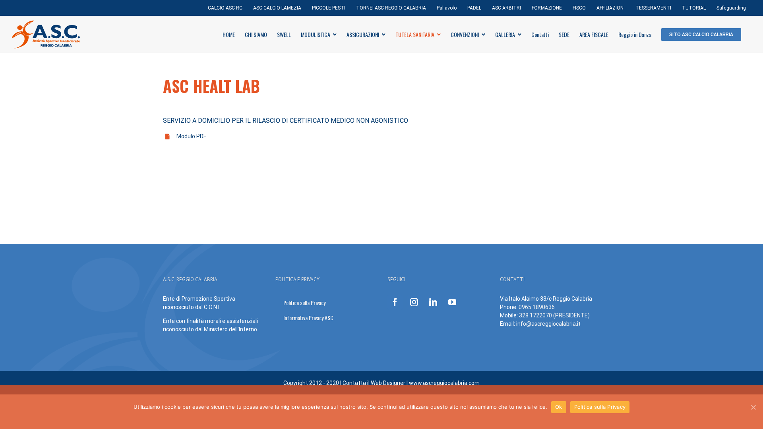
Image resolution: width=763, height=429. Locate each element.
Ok (558, 407)
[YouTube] (452, 302)
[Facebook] (395, 302)
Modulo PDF (191, 136)
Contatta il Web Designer (375, 383)
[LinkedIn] (433, 302)
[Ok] (753, 407)
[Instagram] (414, 302)
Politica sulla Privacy (600, 407)
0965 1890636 (537, 307)
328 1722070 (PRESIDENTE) (554, 315)
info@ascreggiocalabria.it (548, 324)
